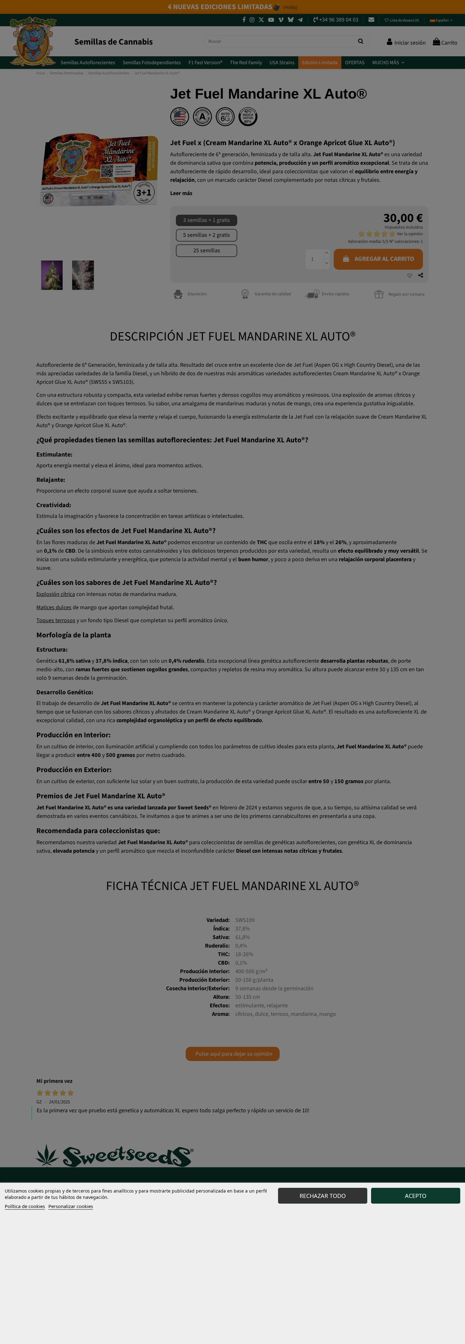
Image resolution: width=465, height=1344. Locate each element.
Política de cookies (25, 1206)
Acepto (415, 1196)
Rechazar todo (323, 1196)
